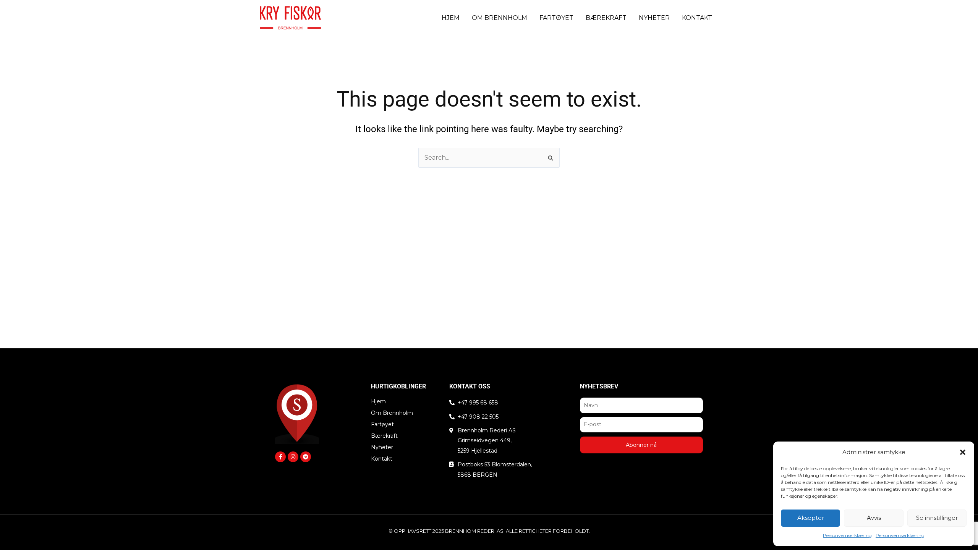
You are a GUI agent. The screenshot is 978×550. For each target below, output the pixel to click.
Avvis (874, 517)
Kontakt (697, 17)
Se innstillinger (937, 517)
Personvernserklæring (847, 535)
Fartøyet (556, 17)
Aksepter (810, 517)
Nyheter (654, 17)
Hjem (451, 17)
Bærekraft (606, 17)
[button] (963, 452)
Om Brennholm (499, 17)
